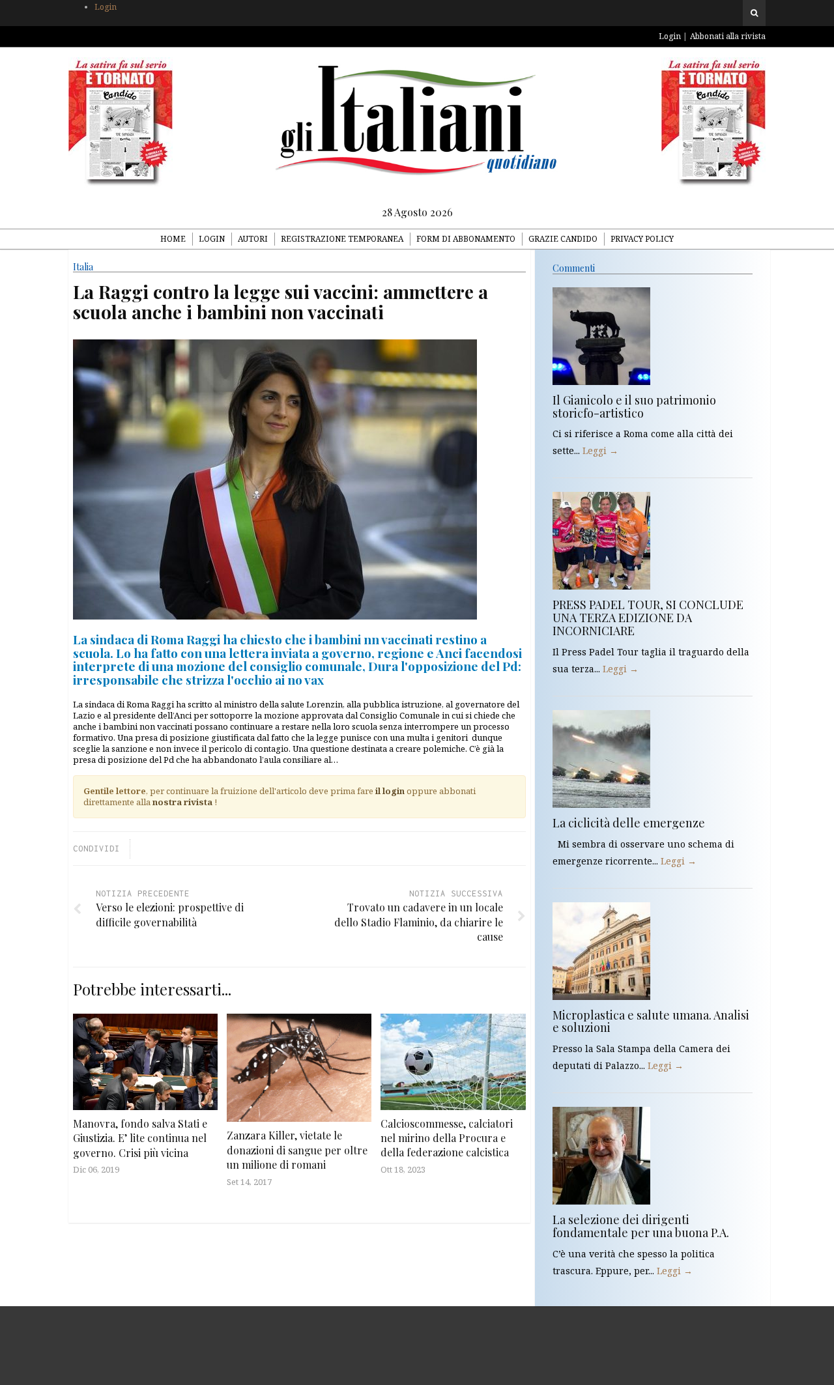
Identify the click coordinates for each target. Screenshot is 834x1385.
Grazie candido (562, 238)
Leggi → (600, 450)
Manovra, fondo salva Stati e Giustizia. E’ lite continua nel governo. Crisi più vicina (140, 1138)
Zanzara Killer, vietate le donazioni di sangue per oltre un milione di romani (297, 1149)
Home (173, 238)
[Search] (754, 13)
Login (105, 6)
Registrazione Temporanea (342, 238)
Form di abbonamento (465, 238)
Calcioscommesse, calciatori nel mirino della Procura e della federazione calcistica (447, 1138)
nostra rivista (182, 802)
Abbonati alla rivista (728, 36)
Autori (253, 238)
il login (390, 791)
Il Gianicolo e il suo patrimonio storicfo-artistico (634, 406)
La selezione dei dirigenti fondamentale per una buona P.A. (641, 1226)
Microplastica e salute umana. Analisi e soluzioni (651, 1021)
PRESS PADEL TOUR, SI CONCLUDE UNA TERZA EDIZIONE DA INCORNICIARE (648, 617)
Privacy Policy (642, 238)
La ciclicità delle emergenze (629, 823)
